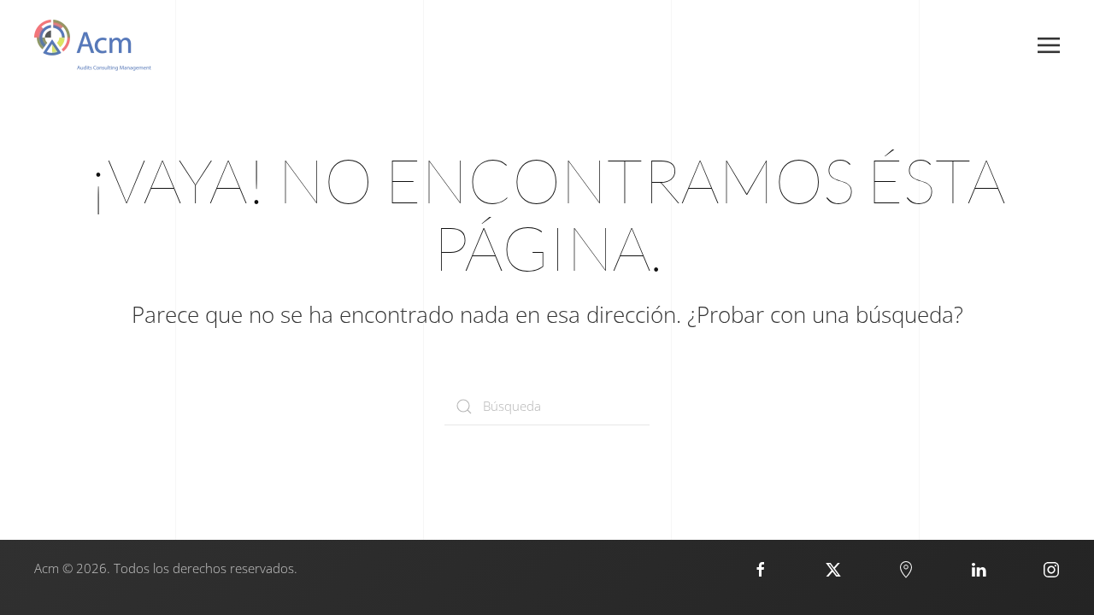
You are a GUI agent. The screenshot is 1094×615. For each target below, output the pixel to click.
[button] (1049, 45)
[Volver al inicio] (92, 45)
